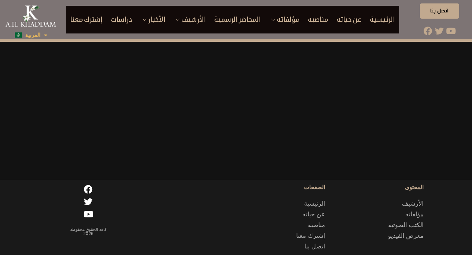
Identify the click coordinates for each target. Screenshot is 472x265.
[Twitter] (439, 31)
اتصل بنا (439, 11)
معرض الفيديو (406, 235)
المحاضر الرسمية (237, 19)
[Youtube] (451, 31)
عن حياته (349, 19)
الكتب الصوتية (406, 225)
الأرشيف (193, 19)
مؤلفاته (288, 19)
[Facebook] (428, 31)
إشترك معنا (86, 19)
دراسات (121, 19)
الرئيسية (382, 19)
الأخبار (157, 19)
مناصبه (318, 19)
